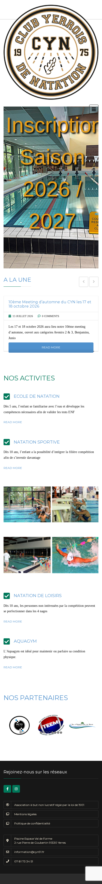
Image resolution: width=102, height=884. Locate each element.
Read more (13, 422)
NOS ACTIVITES (29, 378)
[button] (51, 187)
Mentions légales (25, 814)
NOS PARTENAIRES (36, 698)
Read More (51, 347)
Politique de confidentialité (32, 823)
